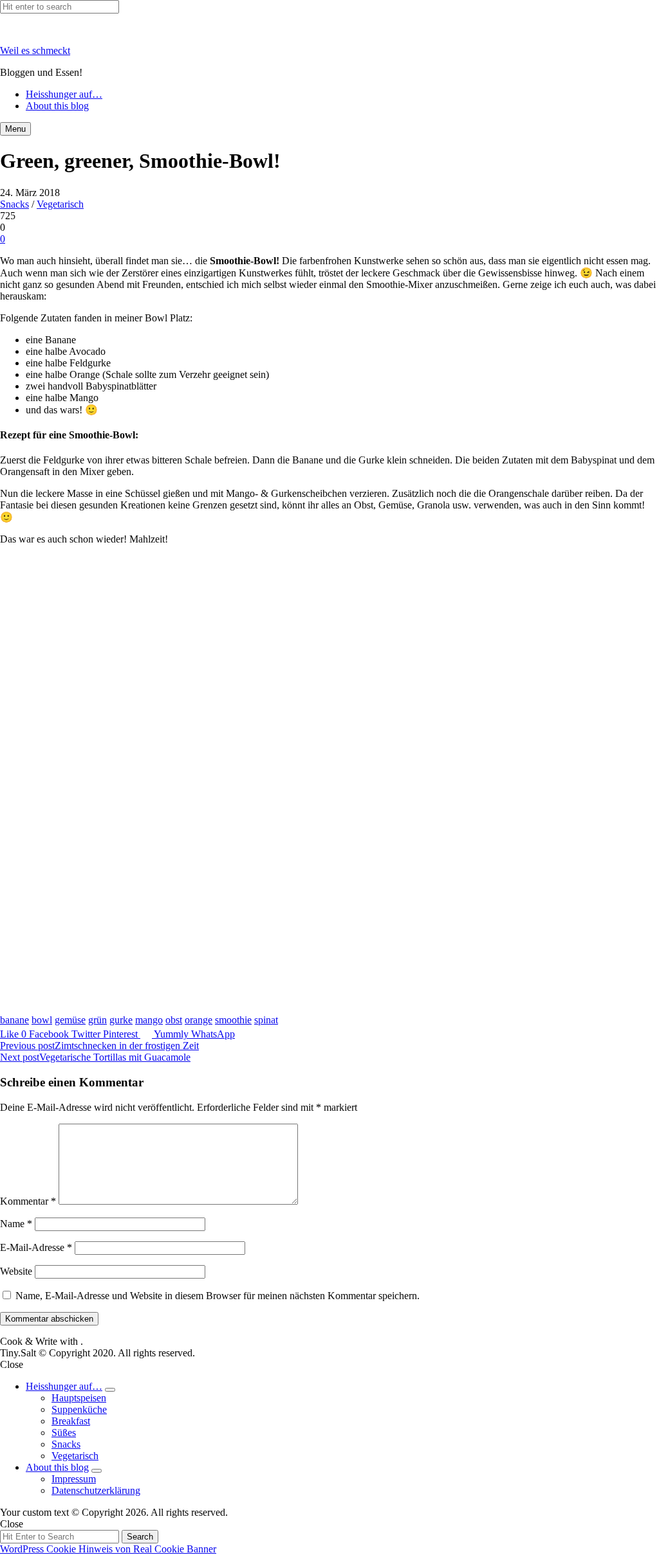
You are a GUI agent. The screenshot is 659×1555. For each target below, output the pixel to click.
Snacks (14, 204)
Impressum (73, 1478)
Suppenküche (79, 1409)
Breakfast (70, 1421)
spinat (266, 1019)
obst (173, 1019)
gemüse (70, 1019)
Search (140, 1537)
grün (97, 1019)
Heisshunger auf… (64, 94)
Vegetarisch (60, 204)
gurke (121, 1019)
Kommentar (28, 1201)
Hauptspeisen (78, 1397)
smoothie (233, 1019)
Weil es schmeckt (35, 50)
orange (198, 1019)
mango (149, 1019)
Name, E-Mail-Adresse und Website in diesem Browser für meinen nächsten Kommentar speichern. (217, 1295)
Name (16, 1223)
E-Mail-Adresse (36, 1247)
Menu (15, 129)
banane (14, 1019)
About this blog (57, 105)
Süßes (63, 1432)
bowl (42, 1019)
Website (16, 1271)
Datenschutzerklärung (95, 1490)
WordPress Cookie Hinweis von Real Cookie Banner (108, 1548)
